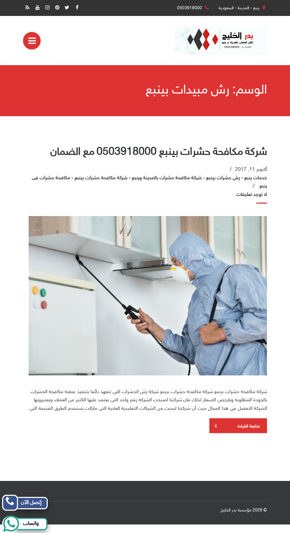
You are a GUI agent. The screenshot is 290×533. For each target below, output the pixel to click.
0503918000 (189, 8)
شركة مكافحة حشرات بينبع (101, 178)
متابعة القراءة (249, 426)
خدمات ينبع (255, 178)
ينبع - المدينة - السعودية (239, 8)
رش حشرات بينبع (223, 178)
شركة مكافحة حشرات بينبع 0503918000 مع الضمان (158, 152)
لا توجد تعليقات (251, 195)
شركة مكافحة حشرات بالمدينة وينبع (167, 178)
